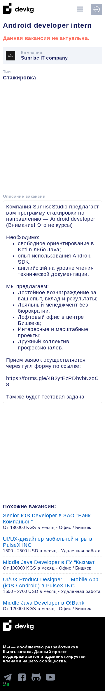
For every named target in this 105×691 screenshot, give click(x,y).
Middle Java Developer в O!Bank (47, 605)
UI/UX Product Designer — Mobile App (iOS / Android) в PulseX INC (52, 585)
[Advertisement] (52, 139)
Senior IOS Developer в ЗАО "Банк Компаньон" (47, 521)
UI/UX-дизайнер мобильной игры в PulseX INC (52, 544)
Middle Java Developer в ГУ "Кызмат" (50, 564)
